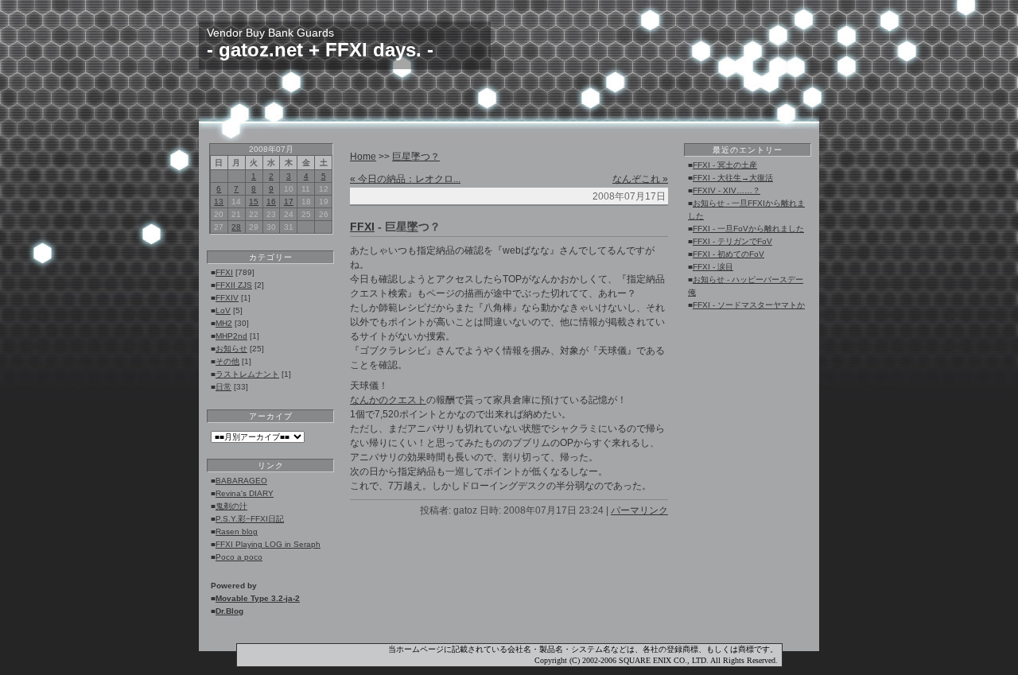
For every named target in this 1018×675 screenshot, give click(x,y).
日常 (223, 386)
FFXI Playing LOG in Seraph (268, 544)
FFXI (224, 272)
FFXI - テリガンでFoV (732, 241)
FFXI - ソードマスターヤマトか (749, 305)
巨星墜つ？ (416, 156)
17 (288, 201)
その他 (227, 361)
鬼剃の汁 (231, 506)
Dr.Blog (229, 611)
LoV (223, 310)
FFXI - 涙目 (713, 266)
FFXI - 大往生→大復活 (733, 177)
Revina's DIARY (245, 493)
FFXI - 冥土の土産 (725, 165)
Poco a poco (239, 557)
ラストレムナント (247, 374)
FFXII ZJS (234, 285)
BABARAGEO (241, 480)
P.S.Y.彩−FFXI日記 (250, 518)
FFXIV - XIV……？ (726, 190)
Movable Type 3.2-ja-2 (258, 598)
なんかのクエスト (388, 399)
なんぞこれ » (640, 178)
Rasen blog (237, 531)
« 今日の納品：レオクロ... (405, 178)
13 (218, 201)
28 (236, 227)
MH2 (224, 323)
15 (253, 201)
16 (271, 201)
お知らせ (231, 348)
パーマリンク (639, 510)
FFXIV (227, 297)
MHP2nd (231, 336)
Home (363, 156)
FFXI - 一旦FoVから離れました (748, 228)
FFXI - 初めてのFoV (728, 254)
